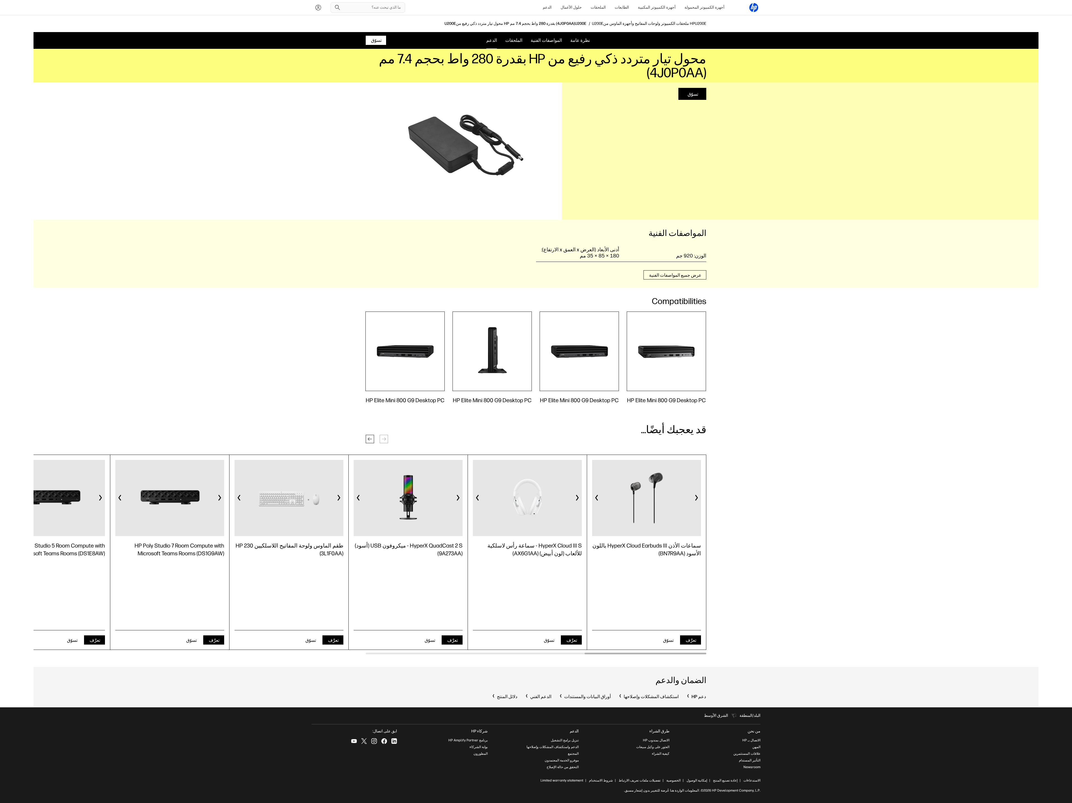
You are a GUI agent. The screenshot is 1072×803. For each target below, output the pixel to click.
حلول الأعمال (571, 7)
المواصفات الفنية (546, 40)
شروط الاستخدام (601, 780)
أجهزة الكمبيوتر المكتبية (657, 7)
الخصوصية (673, 780)
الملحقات (598, 7)
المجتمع (573, 754)
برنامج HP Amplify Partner (468, 740)
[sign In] (318, 7)
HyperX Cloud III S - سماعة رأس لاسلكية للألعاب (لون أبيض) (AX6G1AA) (534, 549)
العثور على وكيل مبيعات (652, 747)
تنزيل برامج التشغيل (565, 740)
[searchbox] (372, 7)
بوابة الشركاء (479, 747)
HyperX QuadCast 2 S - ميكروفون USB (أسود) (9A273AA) (409, 549)
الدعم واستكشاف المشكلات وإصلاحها (553, 747)
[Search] (337, 7)
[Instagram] (374, 741)
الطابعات (622, 7)
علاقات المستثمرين (746, 754)
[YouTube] (354, 741)
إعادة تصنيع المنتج (725, 780)
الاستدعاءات (751, 780)
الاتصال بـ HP (751, 740)
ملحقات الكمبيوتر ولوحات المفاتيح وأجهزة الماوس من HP (649, 23)
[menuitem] (704, 7)
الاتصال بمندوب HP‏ (656, 740)
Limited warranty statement (561, 780)
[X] (364, 741)
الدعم (547, 7)
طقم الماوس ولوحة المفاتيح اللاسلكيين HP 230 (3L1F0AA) (289, 549)
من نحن (754, 731)
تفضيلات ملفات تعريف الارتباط (640, 780)
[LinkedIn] (394, 741)
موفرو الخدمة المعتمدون (562, 760)
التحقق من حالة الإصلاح (563, 767)
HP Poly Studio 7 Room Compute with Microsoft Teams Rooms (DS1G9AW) (179, 549)
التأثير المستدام (749, 760)
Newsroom (751, 767)
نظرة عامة (580, 40)
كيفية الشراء (660, 754)
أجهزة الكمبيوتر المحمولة (704, 7)
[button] (370, 439)
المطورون (480, 754)
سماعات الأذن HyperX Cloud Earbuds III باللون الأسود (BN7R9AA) (646, 549)
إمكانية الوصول (696, 780)
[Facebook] (384, 741)
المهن (756, 747)
